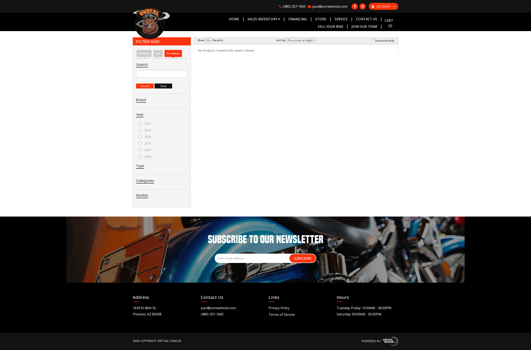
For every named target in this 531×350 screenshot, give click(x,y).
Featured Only (384, 40)
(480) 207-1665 (212, 314)
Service (341, 19)
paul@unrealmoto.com (218, 308)
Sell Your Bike (330, 26)
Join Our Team (364, 26)
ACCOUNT (383, 6)
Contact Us (366, 19)
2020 (147, 137)
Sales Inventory (262, 19)
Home (234, 19)
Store (320, 19)
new (158, 53)
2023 (147, 123)
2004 (147, 157)
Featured (144, 53)
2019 (147, 143)
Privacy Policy (279, 308)
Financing (297, 19)
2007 (147, 150)
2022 (147, 130)
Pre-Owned (173, 53)
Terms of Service (282, 314)
